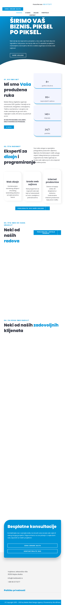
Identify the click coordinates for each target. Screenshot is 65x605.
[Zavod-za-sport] (32, 397)
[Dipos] (32, 348)
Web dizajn (23, 266)
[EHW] (32, 360)
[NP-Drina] (32, 469)
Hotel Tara (47, 297)
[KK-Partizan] (32, 336)
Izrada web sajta (15, 266)
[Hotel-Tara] (32, 481)
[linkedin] (9, 585)
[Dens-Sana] (32, 493)
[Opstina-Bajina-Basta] (32, 457)
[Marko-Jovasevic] (32, 444)
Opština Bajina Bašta (18, 259)
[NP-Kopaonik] (32, 383)
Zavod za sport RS (18, 278)
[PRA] (32, 408)
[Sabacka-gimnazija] (32, 505)
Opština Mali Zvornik (47, 259)
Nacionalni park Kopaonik (47, 277)
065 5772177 (47, 4)
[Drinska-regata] (32, 371)
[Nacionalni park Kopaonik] (46, 281)
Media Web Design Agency (33, 602)
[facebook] (5, 585)
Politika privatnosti (14, 590)
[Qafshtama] (32, 432)
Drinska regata (18, 297)
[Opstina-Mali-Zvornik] (32, 420)
